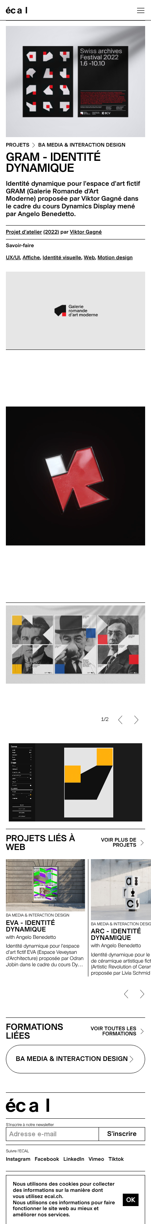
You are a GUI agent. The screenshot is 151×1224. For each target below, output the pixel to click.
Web (89, 258)
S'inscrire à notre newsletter (30, 1124)
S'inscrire (121, 1134)
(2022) (51, 232)
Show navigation (140, 10)
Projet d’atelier (24, 232)
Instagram (18, 1159)
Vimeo (96, 1159)
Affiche (31, 258)
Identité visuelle (62, 258)
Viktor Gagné (86, 232)
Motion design (115, 258)
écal (27, 1105)
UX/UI (13, 258)
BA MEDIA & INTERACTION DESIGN (81, 145)
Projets (17, 145)
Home (16, 10)
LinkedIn (73, 1159)
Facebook (47, 1159)
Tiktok (116, 1159)
